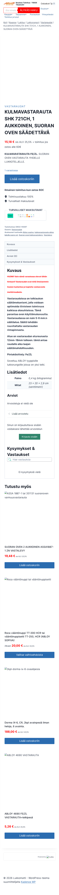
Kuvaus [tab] (11, 244)
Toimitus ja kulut (11, 17)
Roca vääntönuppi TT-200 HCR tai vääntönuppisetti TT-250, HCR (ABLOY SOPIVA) (27, 637)
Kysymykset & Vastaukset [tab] (21, 261)
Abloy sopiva (28, 232)
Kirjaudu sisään (29, 436)
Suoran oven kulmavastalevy (31, 235)
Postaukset (35, 14)
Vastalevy (48, 235)
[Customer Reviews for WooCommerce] (50, 857)
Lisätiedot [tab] (12, 250)
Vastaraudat (15, 106)
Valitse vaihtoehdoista (29, 654)
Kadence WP (28, 881)
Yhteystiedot (47, 14)
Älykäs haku (29, 10)
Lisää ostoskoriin (22, 179)
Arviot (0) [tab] (12, 256)
